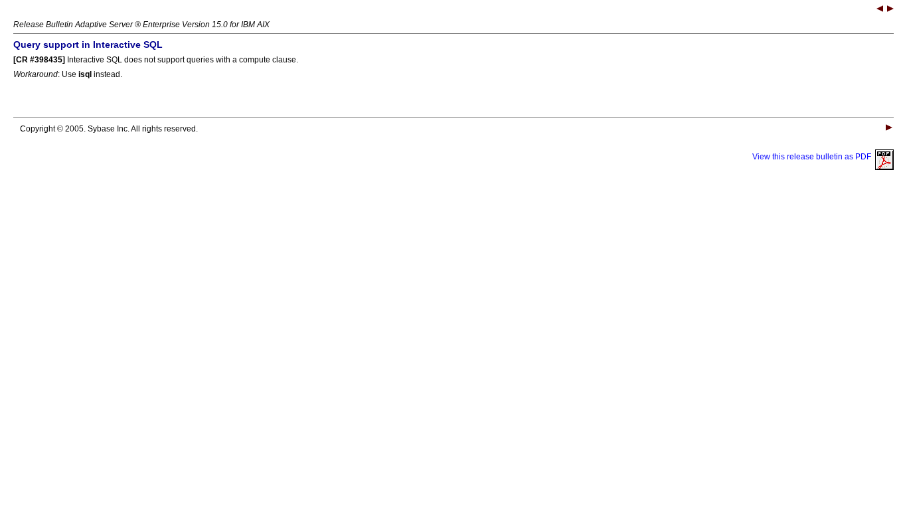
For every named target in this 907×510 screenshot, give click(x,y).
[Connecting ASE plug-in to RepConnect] (879, 10)
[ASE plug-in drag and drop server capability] (890, 10)
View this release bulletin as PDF (813, 156)
